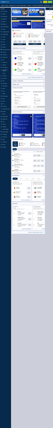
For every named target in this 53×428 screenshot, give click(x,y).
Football (29, 5)
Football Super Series (37, 5)
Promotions (47, 5)
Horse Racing (12, 5)
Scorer (15, 149)
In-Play (6, 5)
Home (2, 5)
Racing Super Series (21, 5)
